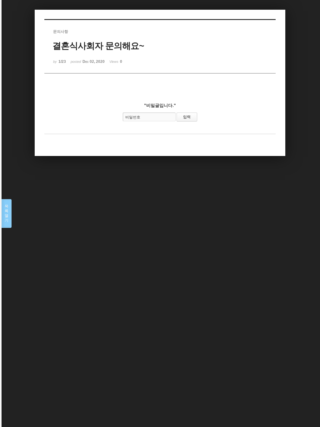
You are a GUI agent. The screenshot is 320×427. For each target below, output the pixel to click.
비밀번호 (132, 117)
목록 (6, 213)
